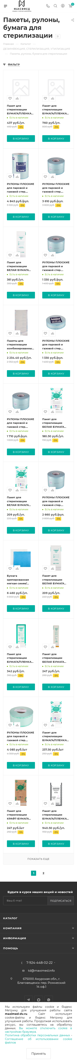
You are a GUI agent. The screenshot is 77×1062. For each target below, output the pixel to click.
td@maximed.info (41, 970)
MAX (38, 1000)
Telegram (28, 1000)
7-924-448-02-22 (39, 962)
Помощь (10, 948)
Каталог (10, 918)
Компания (12, 928)
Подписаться (60, 900)
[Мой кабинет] (63, 6)
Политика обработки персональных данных (37, 1035)
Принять (38, 1054)
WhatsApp (48, 1000)
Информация (14, 938)
